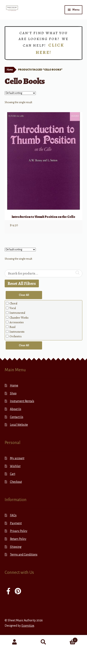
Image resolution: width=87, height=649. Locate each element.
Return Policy (18, 538)
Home (10, 69)
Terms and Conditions (23, 554)
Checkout (16, 481)
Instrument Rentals (22, 401)
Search (43, 642)
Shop (13, 393)
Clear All (24, 295)
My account (17, 458)
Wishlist (15, 466)
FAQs (13, 515)
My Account (14, 642)
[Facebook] (8, 591)
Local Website (19, 424)
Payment (16, 523)
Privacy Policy (18, 531)
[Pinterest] (18, 591)
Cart (12, 473)
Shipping (15, 546)
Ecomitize (27, 625)
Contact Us (16, 417)
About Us (15, 409)
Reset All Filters (22, 283)
